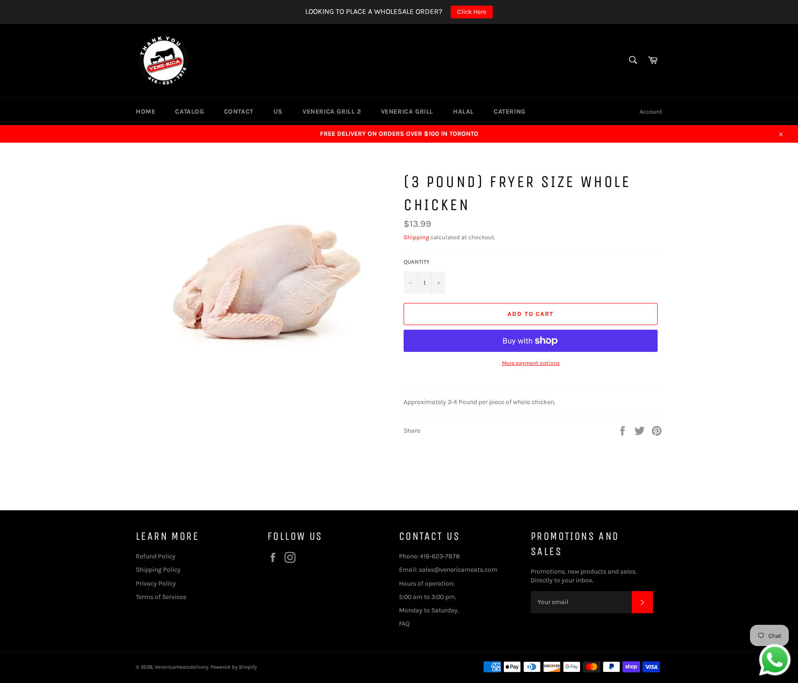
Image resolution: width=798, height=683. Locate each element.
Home (145, 111)
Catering (510, 111)
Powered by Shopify (234, 667)
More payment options (531, 363)
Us (278, 111)
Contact (239, 111)
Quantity (416, 262)
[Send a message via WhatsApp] (774, 659)
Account (651, 111)
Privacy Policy (156, 583)
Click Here (471, 12)
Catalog (189, 111)
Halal (463, 111)
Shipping (416, 237)
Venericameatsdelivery (181, 667)
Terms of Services (161, 597)
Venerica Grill (407, 111)
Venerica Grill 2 (331, 111)
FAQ (404, 624)
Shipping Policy (159, 570)
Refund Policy (155, 556)
